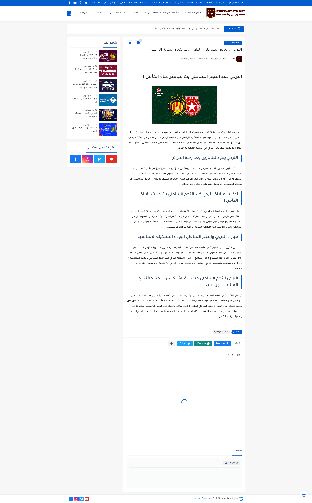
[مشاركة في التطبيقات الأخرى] (172, 343)
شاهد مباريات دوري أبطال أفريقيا (84, 130)
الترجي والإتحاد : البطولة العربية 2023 (86, 115)
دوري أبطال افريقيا (173, 13)
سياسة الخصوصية (215, 3)
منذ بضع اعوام (88, 110)
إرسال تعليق (231, 463)
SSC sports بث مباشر (138, 3)
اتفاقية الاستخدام (194, 3)
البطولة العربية (153, 13)
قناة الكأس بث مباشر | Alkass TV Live (86, 71)
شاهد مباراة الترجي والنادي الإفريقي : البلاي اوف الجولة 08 (190, 29)
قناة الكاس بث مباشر (161, 3)
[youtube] (75, 3)
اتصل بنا (179, 3)
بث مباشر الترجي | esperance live (88, 57)
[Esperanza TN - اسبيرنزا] (225, 13)
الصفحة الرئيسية (235, 3)
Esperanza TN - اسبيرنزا (204, 498)
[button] (222, 343)
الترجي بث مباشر (117, 3)
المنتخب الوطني (122, 13)
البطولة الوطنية (193, 13)
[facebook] (69, 3)
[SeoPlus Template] (241, 498)
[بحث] (69, 13)
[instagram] (80, 3)
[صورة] (108, 56)
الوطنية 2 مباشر (99, 3)
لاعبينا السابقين (98, 13)
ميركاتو (83, 13)
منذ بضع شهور (88, 51)
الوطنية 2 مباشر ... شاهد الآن (85, 101)
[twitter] (86, 3)
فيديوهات (138, 13)
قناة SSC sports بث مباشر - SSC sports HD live (84, 86)
